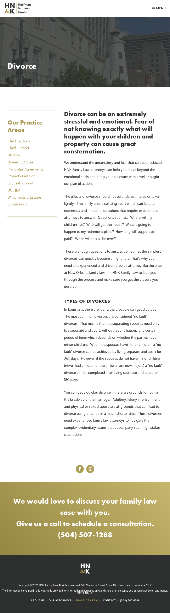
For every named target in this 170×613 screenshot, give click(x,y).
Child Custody (18, 141)
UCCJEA (13, 190)
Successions (17, 204)
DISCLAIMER (85, 593)
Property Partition (21, 176)
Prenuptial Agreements (25, 169)
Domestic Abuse (20, 162)
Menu (161, 8)
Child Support (18, 148)
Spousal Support (20, 183)
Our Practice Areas (25, 126)
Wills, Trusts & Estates (24, 197)
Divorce (13, 155)
